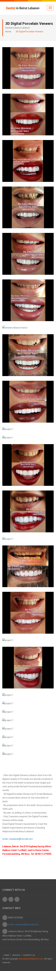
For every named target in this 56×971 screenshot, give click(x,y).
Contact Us (29, 955)
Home (8, 31)
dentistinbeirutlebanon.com (31, 959)
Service (16, 955)
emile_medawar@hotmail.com (17, 839)
